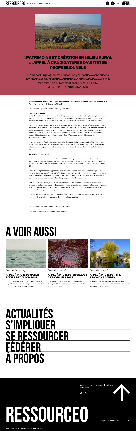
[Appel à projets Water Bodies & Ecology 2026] (26, 263)
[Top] (121, 392)
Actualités (31, 3)
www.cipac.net (61, 211)
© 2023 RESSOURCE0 (12, 428)
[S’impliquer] (68, 323)
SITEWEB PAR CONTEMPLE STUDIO (32, 428)
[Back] (113, 3)
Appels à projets (45, 3)
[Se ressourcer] (68, 335)
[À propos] (68, 357)
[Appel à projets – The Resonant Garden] (110, 263)
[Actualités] (68, 312)
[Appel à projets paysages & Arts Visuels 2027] (68, 263)
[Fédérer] (68, 346)
